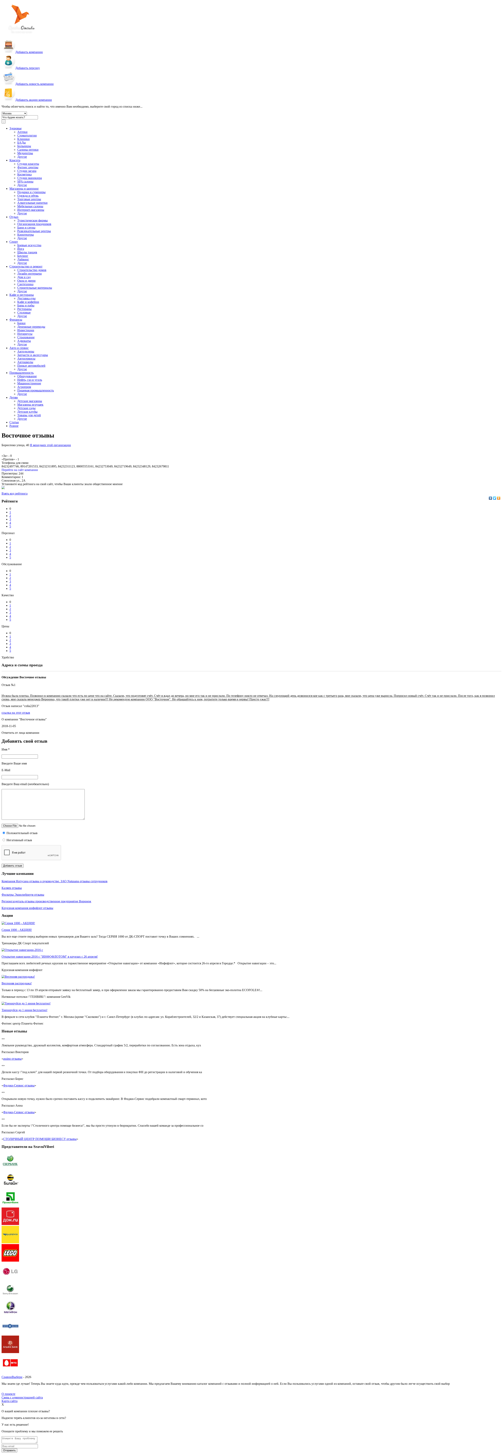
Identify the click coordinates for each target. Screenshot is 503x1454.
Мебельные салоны (30, 206)
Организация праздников (34, 224)
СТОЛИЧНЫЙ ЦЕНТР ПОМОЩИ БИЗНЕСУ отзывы (40, 1139)
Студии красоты (28, 163)
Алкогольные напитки (32, 202)
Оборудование (27, 376)
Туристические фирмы (32, 220)
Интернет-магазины (30, 209)
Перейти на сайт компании (20, 470)
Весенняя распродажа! (17, 983)
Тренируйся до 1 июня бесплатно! (24, 1010)
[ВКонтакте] (490, 498)
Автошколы (25, 362)
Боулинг (22, 256)
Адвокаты (24, 340)
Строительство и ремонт (25, 266)
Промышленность (21, 372)
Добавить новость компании (34, 84)
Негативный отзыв (19, 840)
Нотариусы (24, 333)
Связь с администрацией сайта (22, 1397)
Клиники (23, 139)
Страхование (26, 337)
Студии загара (26, 171)
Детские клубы (27, 411)
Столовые (24, 312)
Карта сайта (9, 1401)
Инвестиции (25, 330)
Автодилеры (25, 351)
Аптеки (22, 132)
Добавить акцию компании (33, 100)
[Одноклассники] (499, 498)
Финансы (15, 319)
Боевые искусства (29, 245)
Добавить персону (27, 68)
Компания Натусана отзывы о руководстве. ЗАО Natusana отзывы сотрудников (54, 881)
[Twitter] (495, 498)
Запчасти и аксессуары (32, 355)
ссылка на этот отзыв (16, 712)
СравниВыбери (12, 1377)
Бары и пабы (25, 305)
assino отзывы (12, 1058)
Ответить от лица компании (20, 732)
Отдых (13, 217)
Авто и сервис (19, 348)
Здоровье (15, 128)
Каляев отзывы (12, 888)
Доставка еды (26, 298)
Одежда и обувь (28, 195)
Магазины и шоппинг (24, 188)
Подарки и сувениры (31, 192)
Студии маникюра (29, 178)
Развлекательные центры (34, 231)
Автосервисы (26, 358)
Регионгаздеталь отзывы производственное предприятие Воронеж (46, 901)
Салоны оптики (28, 149)
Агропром (24, 387)
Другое (22, 156)
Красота (14, 160)
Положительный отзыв (22, 833)
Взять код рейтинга (15, 493)
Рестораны (24, 309)
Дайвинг (23, 259)
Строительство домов (31, 270)
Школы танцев (27, 252)
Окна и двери (26, 280)
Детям (13, 397)
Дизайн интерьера (29, 273)
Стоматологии (27, 135)
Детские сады (26, 408)
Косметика (24, 174)
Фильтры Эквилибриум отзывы (23, 894)
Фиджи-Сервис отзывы (19, 1085)
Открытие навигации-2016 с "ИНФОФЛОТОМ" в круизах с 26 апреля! (50, 956)
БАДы (21, 142)
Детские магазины (29, 401)
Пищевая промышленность (35, 390)
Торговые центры (29, 199)
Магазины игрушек (30, 404)
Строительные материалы (34, 287)
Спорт (13, 241)
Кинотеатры (25, 234)
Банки (21, 323)
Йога (20, 248)
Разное (13, 425)
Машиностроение (29, 383)
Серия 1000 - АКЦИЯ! (17, 929)
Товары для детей (29, 415)
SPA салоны (25, 181)
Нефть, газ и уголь (29, 379)
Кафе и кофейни (28, 302)
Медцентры (25, 153)
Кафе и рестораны (21, 294)
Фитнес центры (27, 167)
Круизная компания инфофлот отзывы (27, 908)
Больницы (24, 146)
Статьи (14, 422)
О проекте (8, 1394)
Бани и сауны (26, 227)
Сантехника (25, 284)
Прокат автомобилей (31, 365)
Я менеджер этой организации (50, 445)
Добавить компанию (29, 52)
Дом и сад (24, 277)
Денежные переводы (31, 326)
